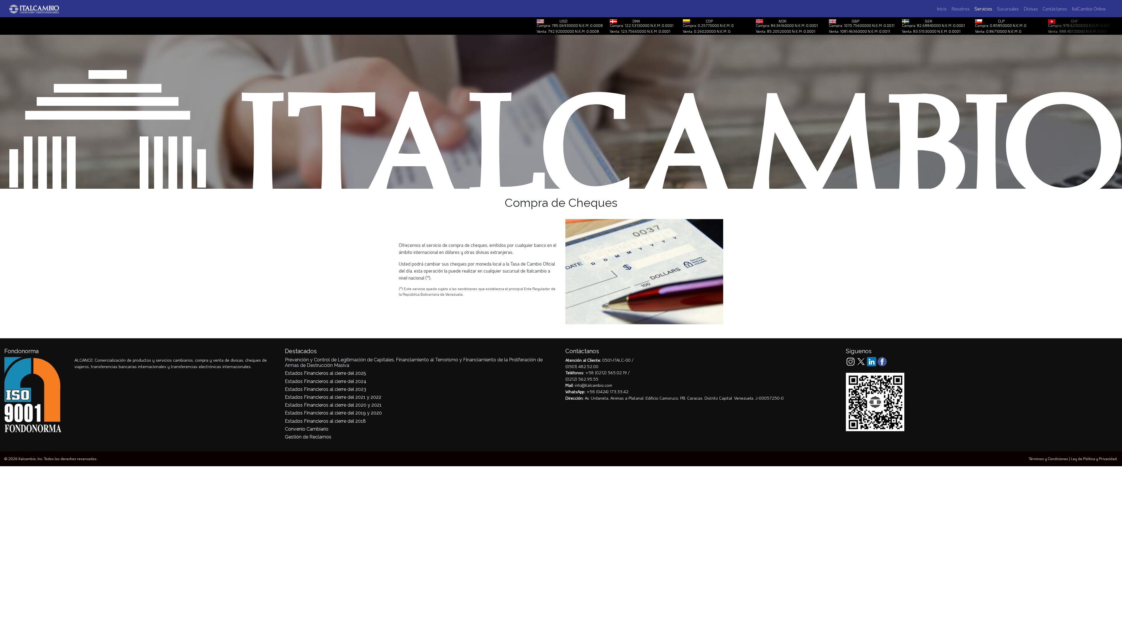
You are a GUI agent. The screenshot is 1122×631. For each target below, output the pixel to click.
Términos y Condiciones (1048, 458)
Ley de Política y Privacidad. (1094, 458)
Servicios (984, 9)
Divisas (1031, 9)
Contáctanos (1055, 9)
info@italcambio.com (593, 385)
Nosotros (960, 9)
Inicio (942, 9)
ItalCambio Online (1089, 9)
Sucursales (1008, 9)
